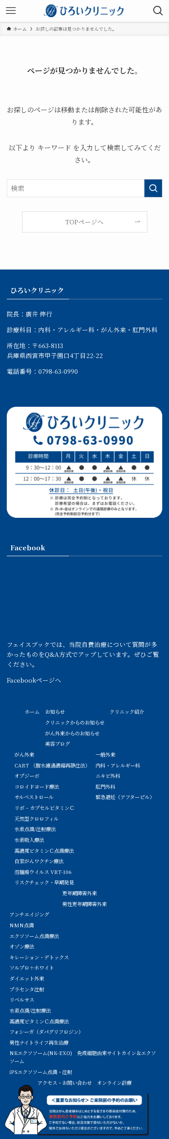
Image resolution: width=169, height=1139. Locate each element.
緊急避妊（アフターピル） (125, 796)
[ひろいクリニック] (84, 11)
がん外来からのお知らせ (72, 733)
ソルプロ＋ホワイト (31, 967)
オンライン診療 (114, 1082)
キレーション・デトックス (39, 957)
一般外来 (105, 754)
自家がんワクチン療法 (39, 861)
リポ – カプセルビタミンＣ (44, 807)
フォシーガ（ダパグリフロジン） (46, 1031)
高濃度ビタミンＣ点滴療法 (44, 850)
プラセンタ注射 (26, 989)
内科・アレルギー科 (118, 765)
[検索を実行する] (153, 188)
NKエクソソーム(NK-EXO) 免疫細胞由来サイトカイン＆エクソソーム (82, 1057)
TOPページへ (84, 221)
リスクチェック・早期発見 (44, 882)
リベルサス (21, 999)
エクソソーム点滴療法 (34, 935)
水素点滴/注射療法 (35, 828)
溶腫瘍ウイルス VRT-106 (43, 871)
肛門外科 (105, 786)
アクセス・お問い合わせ (64, 1082)
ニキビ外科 (108, 775)
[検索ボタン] (158, 11)
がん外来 (24, 754)
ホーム (32, 711)
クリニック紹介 (127, 711)
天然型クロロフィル (36, 818)
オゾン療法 (21, 946)
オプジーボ (26, 775)
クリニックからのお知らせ (75, 722)
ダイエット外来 (26, 978)
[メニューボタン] (11, 11)
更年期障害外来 (79, 893)
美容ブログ (57, 743)
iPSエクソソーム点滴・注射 (40, 1071)
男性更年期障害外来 (84, 903)
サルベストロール (34, 796)
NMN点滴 (21, 925)
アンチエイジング (29, 914)
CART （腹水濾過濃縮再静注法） (52, 765)
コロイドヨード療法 (36, 786)
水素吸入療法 (29, 839)
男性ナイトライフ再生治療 (39, 1042)
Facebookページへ (34, 679)
